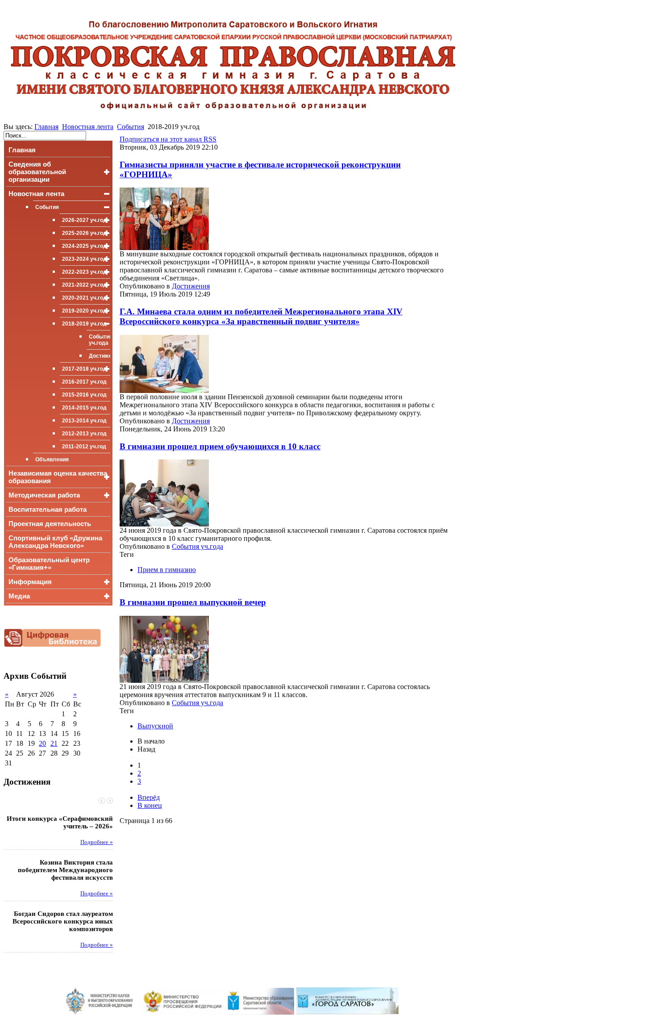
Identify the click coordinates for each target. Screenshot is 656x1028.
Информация (30, 581)
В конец (149, 805)
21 (54, 743)
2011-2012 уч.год (84, 446)
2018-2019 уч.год (84, 324)
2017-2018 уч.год (84, 369)
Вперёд (148, 797)
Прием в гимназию (166, 569)
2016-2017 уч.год (84, 382)
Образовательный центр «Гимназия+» (49, 563)
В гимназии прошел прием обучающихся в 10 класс (220, 446)
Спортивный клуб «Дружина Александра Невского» (55, 541)
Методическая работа (44, 495)
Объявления (52, 459)
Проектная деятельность (49, 523)
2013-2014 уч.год (84, 421)
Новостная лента (87, 126)
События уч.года (99, 340)
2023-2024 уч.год (84, 259)
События (130, 126)
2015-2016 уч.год (84, 395)
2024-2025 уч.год (84, 246)
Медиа (19, 596)
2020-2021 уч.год (84, 298)
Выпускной (155, 726)
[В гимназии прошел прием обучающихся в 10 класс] (164, 524)
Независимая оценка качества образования (57, 477)
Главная (46, 126)
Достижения (99, 356)
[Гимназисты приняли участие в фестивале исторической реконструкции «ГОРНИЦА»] (164, 247)
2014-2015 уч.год (84, 408)
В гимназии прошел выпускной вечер (193, 602)
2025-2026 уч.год (84, 233)
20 (42, 743)
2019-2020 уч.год (84, 311)
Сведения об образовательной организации (37, 171)
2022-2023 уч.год (84, 272)
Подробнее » (96, 842)
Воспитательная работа (47, 509)
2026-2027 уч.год (84, 220)
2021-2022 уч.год (84, 285)
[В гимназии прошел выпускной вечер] (164, 680)
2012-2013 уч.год (84, 433)
